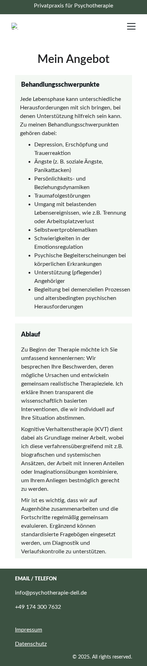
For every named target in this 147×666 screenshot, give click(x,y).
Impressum (28, 630)
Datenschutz (31, 644)
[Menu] (131, 26)
